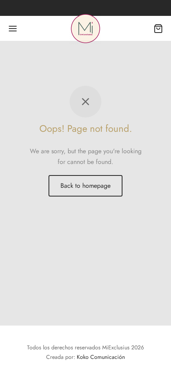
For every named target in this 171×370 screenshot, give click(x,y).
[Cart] (158, 28)
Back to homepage (85, 185)
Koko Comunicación (101, 357)
